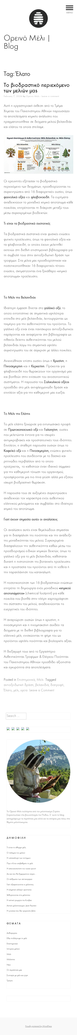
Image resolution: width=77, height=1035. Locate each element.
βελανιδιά (42, 685)
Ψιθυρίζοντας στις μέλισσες (18, 895)
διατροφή (57, 685)
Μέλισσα (11, 959)
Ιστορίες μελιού (13, 949)
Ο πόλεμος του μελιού (16, 853)
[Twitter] (14, 730)
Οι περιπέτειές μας (14, 970)
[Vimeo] (28, 730)
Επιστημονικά (26, 680)
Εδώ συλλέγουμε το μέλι (17, 938)
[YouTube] (18, 730)
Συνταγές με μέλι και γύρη (17, 975)
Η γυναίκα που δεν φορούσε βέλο (21, 911)
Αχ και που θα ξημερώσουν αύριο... (21, 874)
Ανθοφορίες (12, 933)
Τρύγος (10, 981)
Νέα (8, 965)
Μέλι (40, 680)
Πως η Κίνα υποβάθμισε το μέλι (20, 863)
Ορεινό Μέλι (32, 96)
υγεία (23, 690)
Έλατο (8, 690)
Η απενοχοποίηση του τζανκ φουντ (21, 869)
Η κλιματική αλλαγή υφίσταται (19, 890)
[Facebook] (9, 730)
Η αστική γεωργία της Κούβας (19, 900)
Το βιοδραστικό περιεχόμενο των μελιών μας (37, 88)
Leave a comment (50, 96)
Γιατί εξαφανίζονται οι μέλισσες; (20, 885)
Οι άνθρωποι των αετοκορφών (19, 879)
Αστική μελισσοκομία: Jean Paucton (21, 906)
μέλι (16, 690)
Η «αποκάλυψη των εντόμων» (19, 858)
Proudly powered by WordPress (38, 1026)
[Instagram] (23, 730)
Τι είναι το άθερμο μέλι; (16, 847)
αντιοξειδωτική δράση (19, 685)
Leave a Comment (41, 690)
